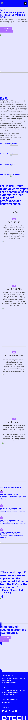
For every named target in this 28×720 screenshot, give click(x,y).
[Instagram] (13, 711)
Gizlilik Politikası (7, 702)
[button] (25, 3)
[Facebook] (3, 711)
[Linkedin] (16, 711)
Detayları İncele (14, 271)
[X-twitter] (6, 711)
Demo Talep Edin (14, 275)
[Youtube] (9, 711)
